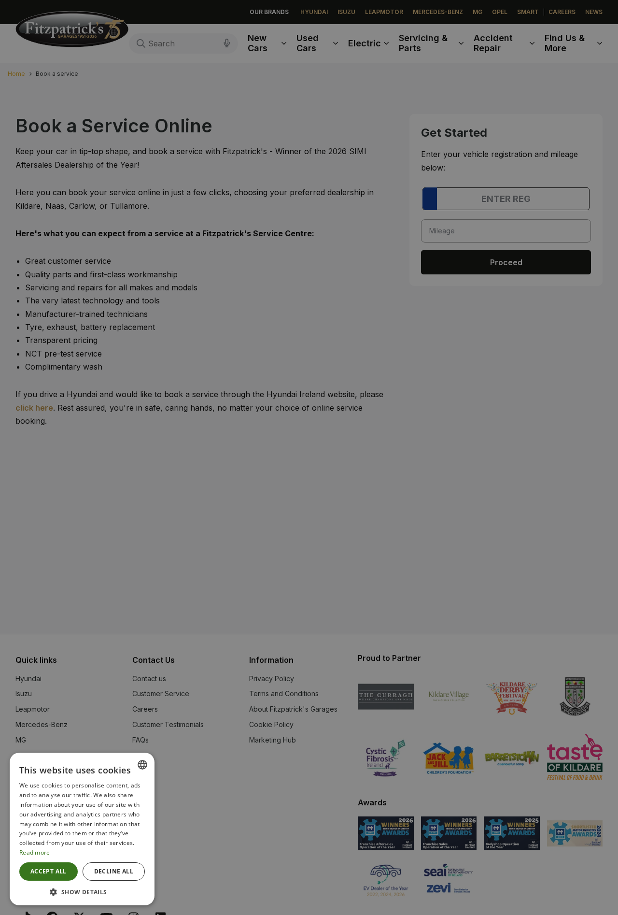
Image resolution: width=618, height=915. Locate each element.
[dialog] (309, 457)
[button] (82, 891)
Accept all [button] (48, 871)
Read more (34, 852)
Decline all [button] (113, 871)
